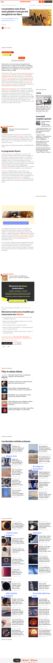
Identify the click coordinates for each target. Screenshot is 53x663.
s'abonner (49, 1)
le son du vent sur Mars (11, 78)
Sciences (33, 5)
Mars (32, 96)
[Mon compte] (40, 2)
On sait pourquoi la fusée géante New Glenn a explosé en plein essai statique (45, 632)
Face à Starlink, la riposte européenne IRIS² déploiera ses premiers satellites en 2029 (18, 622)
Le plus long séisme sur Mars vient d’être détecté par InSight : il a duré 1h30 (21, 408)
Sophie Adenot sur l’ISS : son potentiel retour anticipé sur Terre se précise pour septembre (42, 143)
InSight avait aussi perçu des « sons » (11, 88)
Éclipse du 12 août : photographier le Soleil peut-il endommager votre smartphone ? (45, 549)
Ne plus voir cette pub (7, 47)
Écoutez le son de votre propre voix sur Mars (18, 129)
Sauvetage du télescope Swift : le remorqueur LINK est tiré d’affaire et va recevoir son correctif (18, 632)
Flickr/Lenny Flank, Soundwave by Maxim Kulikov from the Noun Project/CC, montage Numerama (17, 337)
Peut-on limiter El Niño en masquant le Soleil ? (15, 325)
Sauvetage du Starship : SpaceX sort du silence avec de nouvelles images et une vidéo (45, 449)
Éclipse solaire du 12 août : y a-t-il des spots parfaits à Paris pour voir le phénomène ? (18, 601)
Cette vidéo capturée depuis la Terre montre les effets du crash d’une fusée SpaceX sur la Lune (45, 586)
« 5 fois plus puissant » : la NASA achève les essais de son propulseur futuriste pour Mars (43, 130)
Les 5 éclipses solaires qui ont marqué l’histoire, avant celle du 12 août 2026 (44, 559)
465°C (19, 177)
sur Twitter (19, 136)
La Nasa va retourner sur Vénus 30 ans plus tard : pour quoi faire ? (20, 382)
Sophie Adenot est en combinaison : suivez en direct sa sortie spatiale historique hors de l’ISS (46, 124)
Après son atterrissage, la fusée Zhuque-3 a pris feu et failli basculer (17, 462)
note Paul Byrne (24, 235)
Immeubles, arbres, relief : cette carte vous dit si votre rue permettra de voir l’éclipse (45, 538)
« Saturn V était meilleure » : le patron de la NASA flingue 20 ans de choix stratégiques (43, 137)
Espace (39, 5)
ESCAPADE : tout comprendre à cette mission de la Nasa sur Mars (19, 395)
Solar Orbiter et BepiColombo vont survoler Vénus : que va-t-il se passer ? (20, 388)
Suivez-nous (21, 57)
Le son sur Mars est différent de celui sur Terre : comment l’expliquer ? (19, 277)
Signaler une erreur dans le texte (9, 340)
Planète (20, 314)
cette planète (23, 165)
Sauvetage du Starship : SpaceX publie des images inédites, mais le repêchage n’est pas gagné (18, 612)
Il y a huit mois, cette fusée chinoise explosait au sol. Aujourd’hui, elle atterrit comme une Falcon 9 (18, 493)
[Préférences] (43, 2)
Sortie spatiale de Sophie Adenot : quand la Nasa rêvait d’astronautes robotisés (44, 485)
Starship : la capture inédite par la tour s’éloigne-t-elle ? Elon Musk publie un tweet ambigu (18, 449)
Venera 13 (10, 154)
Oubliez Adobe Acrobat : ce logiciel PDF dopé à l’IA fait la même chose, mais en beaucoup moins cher (43, 109)
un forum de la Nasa (18, 236)
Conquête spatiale (47, 5)
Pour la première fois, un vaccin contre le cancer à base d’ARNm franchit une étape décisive (17, 472)
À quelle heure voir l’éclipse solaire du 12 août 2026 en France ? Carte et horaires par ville (18, 526)
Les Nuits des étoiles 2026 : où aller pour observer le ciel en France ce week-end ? (45, 601)
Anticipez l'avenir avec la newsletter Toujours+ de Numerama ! (19, 375)
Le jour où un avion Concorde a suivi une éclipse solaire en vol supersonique (18, 541)
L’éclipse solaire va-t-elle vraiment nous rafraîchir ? (18, 550)
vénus (3, 346)
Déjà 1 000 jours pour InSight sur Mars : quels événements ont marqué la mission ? (20, 403)
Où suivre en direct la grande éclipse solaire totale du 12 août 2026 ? (45, 526)
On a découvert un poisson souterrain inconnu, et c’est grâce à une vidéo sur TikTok (45, 459)
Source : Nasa (6, 225)
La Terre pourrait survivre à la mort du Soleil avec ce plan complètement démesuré (45, 622)
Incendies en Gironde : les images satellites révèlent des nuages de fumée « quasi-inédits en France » (43, 150)
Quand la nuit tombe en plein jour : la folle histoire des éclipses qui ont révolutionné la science (17, 586)
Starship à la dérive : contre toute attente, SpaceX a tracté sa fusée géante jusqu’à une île (45, 495)
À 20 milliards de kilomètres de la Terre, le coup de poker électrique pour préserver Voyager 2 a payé (44, 612)
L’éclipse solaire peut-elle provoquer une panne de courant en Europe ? (18, 562)
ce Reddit (29, 236)
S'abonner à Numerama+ (17, 301)
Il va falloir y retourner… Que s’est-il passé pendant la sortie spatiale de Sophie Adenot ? (18, 482)
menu (2, 1)
